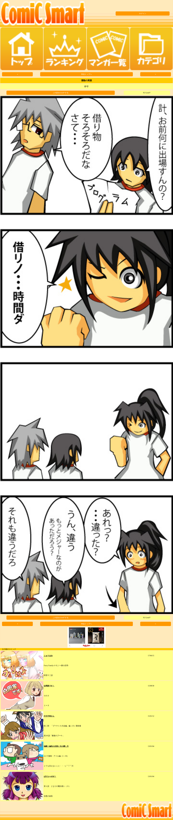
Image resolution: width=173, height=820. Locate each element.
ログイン (142, 13)
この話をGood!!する (61, 93)
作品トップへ (86, 74)
